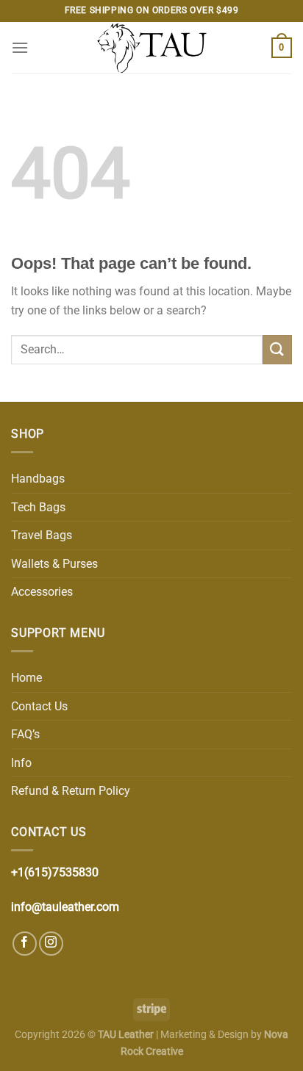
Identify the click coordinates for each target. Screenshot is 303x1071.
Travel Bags (41, 535)
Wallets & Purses (54, 564)
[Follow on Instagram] (51, 943)
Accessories (42, 592)
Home (26, 678)
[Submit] (277, 349)
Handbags (38, 479)
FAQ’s (25, 734)
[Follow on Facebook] (25, 943)
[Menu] (20, 47)
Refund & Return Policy (70, 791)
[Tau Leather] (151, 47)
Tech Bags (38, 507)
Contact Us (39, 706)
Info (21, 763)
